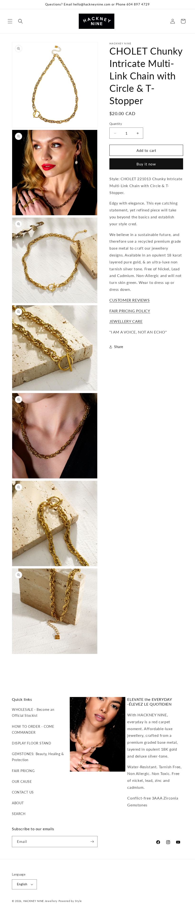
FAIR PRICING (23, 771)
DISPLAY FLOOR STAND (31, 743)
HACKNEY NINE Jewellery (40, 900)
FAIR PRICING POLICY (129, 310)
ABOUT (18, 803)
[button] (10, 21)
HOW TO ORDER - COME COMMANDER (33, 729)
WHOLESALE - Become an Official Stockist (33, 712)
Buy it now (146, 164)
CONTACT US (23, 792)
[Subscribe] (92, 841)
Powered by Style (70, 900)
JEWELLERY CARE (125, 321)
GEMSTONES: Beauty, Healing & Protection (38, 757)
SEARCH (19, 814)
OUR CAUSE (22, 781)
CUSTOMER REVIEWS (129, 300)
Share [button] (118, 347)
